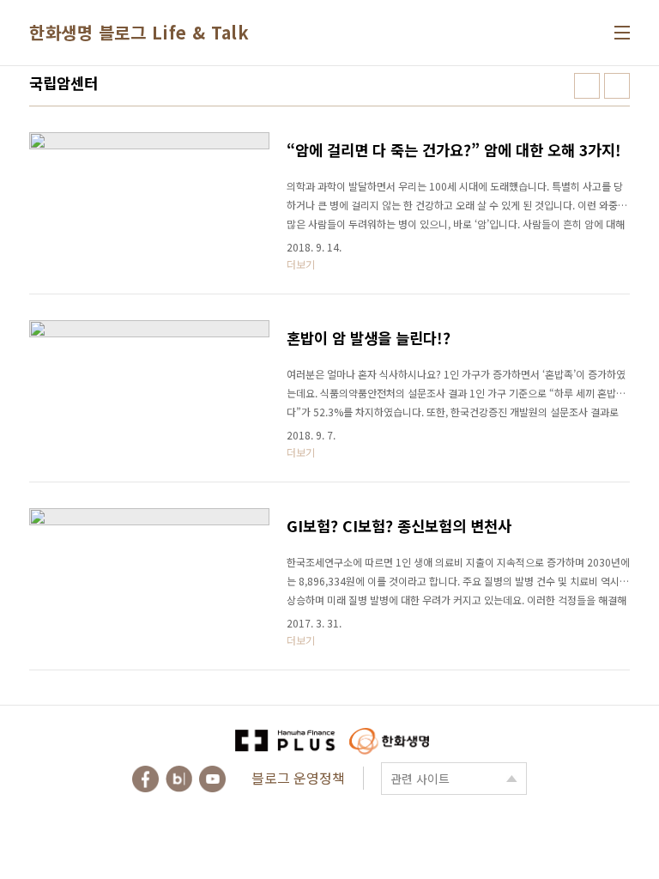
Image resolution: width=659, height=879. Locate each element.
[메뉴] (622, 32)
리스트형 (617, 86)
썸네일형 (587, 86)
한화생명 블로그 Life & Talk (139, 32)
